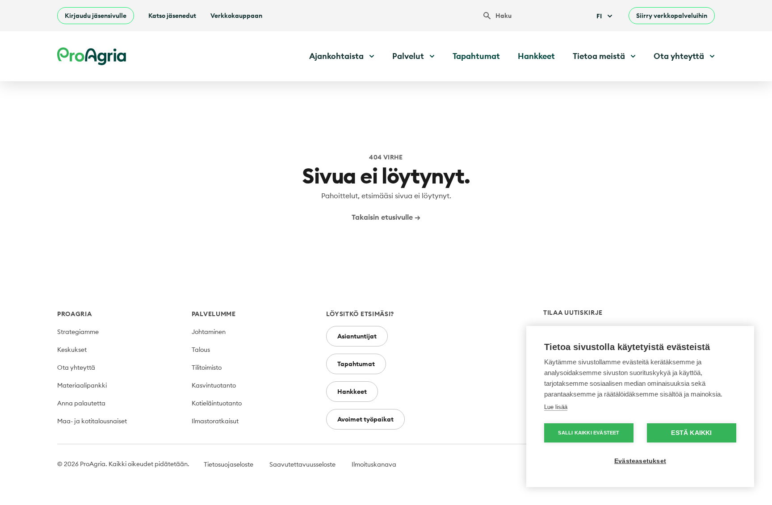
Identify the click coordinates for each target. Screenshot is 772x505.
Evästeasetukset (640, 461)
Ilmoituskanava (374, 464)
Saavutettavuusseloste (302, 464)
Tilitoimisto (207, 367)
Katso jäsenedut (172, 16)
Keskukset (72, 350)
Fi (599, 16)
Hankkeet (536, 56)
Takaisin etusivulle (386, 217)
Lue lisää (555, 407)
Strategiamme (78, 332)
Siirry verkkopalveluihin (671, 16)
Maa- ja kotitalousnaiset (92, 421)
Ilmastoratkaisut (215, 421)
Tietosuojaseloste (228, 464)
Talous (201, 350)
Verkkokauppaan (236, 16)
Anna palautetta (81, 403)
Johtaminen (209, 332)
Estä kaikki (691, 433)
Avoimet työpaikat (365, 419)
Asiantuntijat (357, 336)
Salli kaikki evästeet (588, 432)
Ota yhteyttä (76, 367)
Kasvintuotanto (214, 385)
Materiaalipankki (82, 385)
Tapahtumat (476, 56)
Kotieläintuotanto (217, 403)
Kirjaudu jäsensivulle (95, 16)
